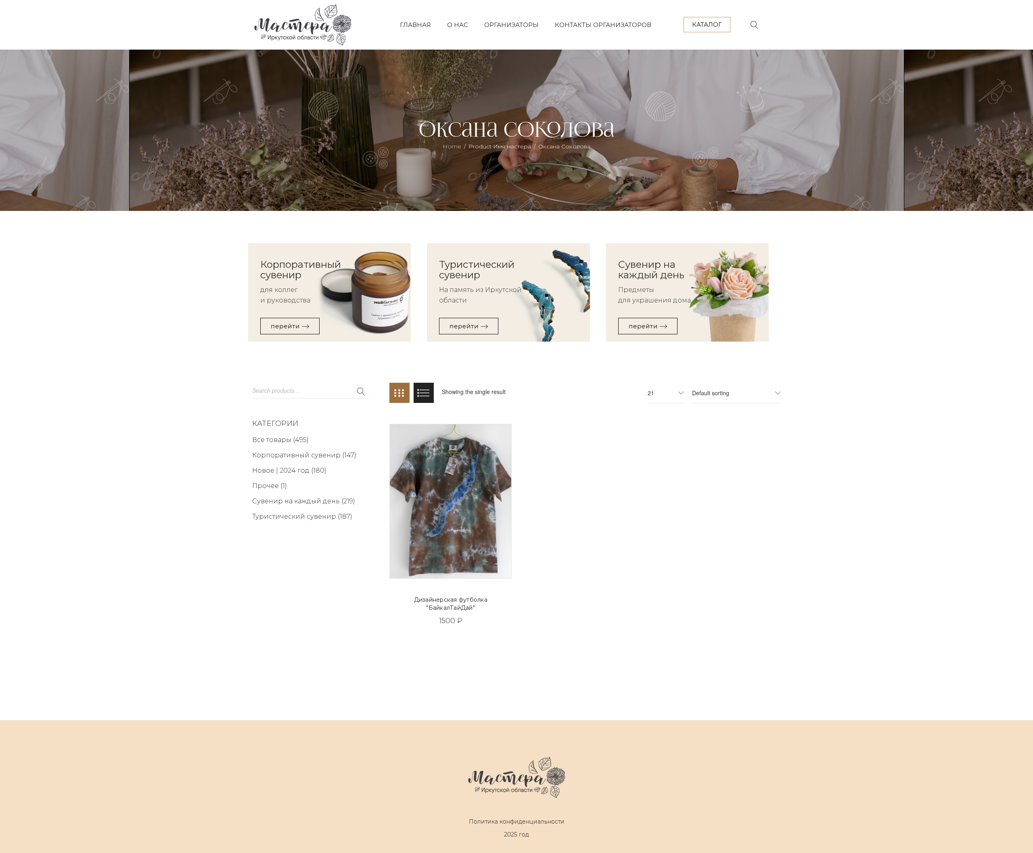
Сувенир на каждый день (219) (303, 501)
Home (452, 146)
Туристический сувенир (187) (302, 516)
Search (361, 392)
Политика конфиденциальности (517, 821)
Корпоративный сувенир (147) (304, 455)
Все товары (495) (280, 440)
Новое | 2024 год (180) (289, 470)
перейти (286, 326)
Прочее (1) (269, 486)
